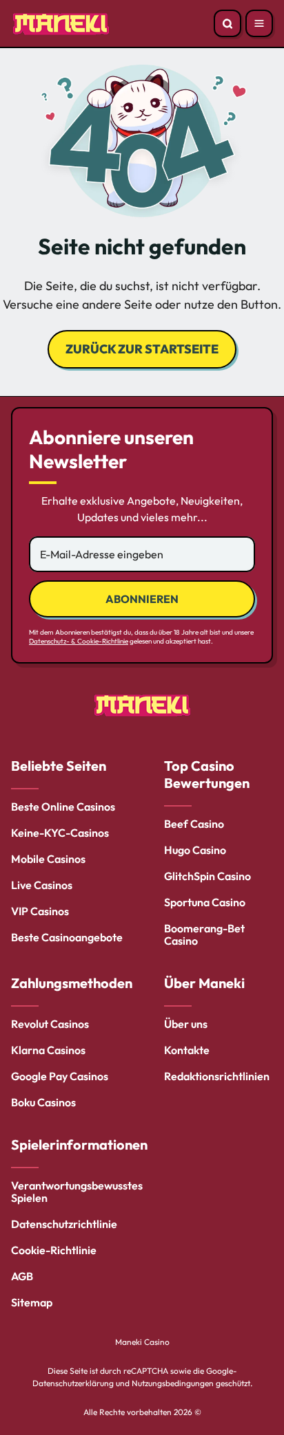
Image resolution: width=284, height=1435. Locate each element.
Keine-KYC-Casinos (60, 833)
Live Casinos (41, 885)
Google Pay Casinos (59, 1076)
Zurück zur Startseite (142, 349)
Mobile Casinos (48, 859)
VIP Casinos (40, 911)
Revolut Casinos (50, 1024)
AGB (22, 1276)
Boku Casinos (43, 1102)
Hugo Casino (195, 850)
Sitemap (31, 1302)
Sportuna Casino (204, 902)
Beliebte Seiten (58, 765)
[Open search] (227, 23)
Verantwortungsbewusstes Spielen (77, 1192)
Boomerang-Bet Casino (204, 934)
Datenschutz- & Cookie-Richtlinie (78, 641)
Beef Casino (194, 824)
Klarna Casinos (48, 1050)
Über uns (185, 1024)
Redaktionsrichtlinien (217, 1076)
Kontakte (187, 1050)
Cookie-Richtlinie (54, 1250)
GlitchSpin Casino (207, 876)
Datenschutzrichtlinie (64, 1224)
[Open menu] (259, 23)
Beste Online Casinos (63, 806)
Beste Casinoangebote (67, 937)
